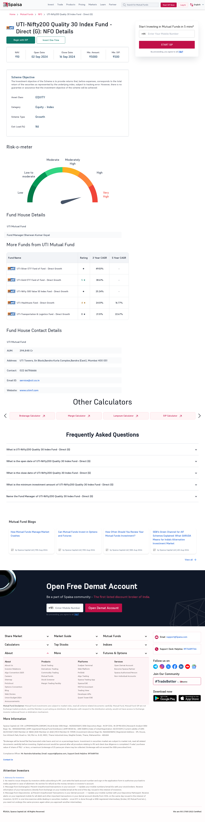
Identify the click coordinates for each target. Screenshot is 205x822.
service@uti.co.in (30, 380)
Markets (92, 4)
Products (70, 4)
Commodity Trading (50, 672)
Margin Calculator (77, 415)
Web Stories (10, 694)
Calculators (12, 644)
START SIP (167, 44)
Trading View (83, 690)
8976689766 (190, 648)
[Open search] (124, 5)
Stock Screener (47, 679)
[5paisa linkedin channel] (181, 666)
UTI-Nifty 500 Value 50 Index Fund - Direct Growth (42, 291)
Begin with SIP (20, 39)
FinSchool (9, 683)
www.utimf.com (29, 390)
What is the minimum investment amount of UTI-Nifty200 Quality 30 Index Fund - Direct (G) (59, 484)
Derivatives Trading (49, 669)
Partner (112, 4)
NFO (40, 14)
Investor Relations (13, 669)
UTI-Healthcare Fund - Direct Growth (35, 302)
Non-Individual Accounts (125, 676)
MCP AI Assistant (85, 687)
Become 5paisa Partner (124, 669)
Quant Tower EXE (85, 697)
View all (189, 559)
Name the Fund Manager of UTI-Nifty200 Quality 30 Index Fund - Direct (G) (49, 496)
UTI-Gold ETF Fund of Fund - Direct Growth (39, 280)
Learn (103, 4)
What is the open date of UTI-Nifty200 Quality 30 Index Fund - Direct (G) (48, 461)
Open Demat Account (104, 608)
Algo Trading (83, 676)
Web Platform (84, 669)
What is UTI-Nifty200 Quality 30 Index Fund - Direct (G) (38, 449)
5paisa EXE (83, 683)
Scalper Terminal (85, 665)
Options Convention (13, 687)
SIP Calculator (170, 415)
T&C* (180, 51)
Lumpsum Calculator (123, 415)
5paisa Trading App (86, 679)
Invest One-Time (51, 40)
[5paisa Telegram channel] (155, 666)
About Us (9, 665)
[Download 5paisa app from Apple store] (189, 699)
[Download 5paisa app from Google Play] (165, 699)
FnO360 (81, 672)
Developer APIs (84, 694)
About (8, 661)
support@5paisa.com (176, 636)
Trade (60, 4)
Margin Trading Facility (51, 683)
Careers (8, 676)
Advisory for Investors (14, 777)
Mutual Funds (26, 14)
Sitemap (8, 679)
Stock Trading (47, 665)
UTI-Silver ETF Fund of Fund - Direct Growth (39, 268)
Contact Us (8, 759)
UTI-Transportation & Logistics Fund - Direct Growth (43, 314)
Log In (183, 5)
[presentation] (5, 416)
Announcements (12, 701)
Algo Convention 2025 (14, 672)
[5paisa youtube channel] (187, 666)
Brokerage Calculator (29, 415)
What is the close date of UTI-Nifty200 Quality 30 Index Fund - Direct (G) (48, 472)
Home (12, 14)
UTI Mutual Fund (16, 341)
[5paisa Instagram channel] (162, 666)
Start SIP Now (169, 5)
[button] (196, 5)
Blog (7, 690)
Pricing (81, 4)
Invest (51, 4)
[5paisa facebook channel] (174, 666)
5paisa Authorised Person (125, 672)
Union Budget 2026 (13, 697)
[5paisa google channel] (194, 666)
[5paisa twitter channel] (168, 666)
